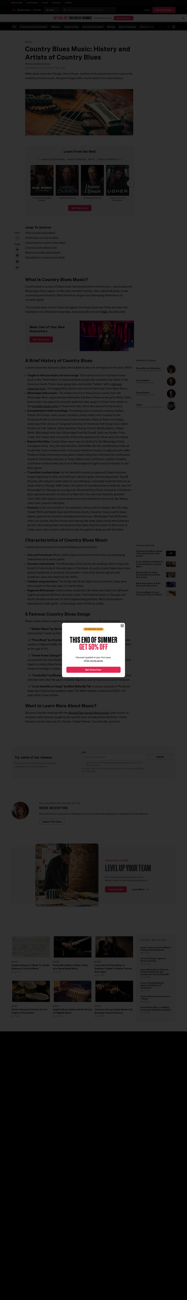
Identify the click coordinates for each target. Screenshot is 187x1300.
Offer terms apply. (93, 660)
